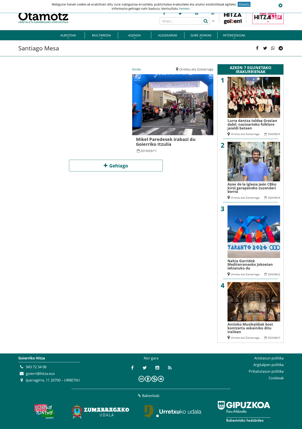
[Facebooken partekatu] (257, 48)
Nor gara (151, 358)
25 (278, 134)
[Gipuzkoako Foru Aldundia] (243, 411)
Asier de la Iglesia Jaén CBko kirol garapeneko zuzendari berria (251, 188)
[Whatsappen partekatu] (273, 48)
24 (278, 197)
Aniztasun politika (269, 358)
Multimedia (101, 35)
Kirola (136, 69)
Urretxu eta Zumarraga (196, 69)
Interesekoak (234, 35)
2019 (143, 151)
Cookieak (276, 378)
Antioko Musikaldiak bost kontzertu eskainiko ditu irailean (250, 328)
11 (155, 151)
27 (278, 337)
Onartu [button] (244, 4)
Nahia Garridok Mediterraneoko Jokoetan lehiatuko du (250, 264)
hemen (184, 8)
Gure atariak (201, 35)
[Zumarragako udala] (101, 411)
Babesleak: (151, 395)
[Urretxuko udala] (173, 411)
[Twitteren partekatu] (265, 48)
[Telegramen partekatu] (281, 48)
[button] (280, 5)
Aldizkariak (167, 35)
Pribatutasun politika (266, 371)
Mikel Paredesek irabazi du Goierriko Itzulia (165, 141)
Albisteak (68, 35)
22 (278, 274)
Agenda (134, 35)
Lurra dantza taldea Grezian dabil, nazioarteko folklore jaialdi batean (252, 124)
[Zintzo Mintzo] (44, 411)
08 (275, 134)
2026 (270, 134)
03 (150, 151)
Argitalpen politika (268, 364)
